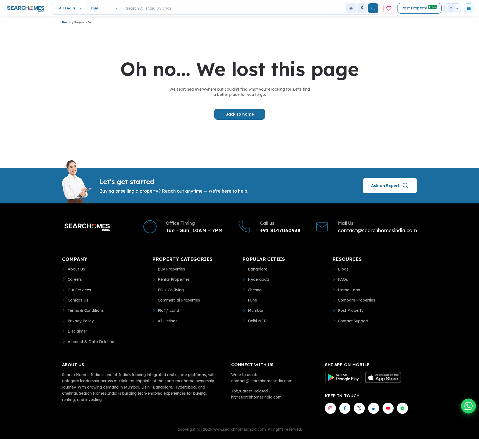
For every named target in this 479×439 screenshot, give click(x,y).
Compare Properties (356, 300)
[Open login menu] (452, 8)
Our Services (79, 289)
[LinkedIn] (373, 408)
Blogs (343, 269)
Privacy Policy (81, 320)
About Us (76, 269)
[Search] (373, 8)
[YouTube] (388, 408)
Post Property (418, 8)
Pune (252, 300)
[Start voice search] (362, 8)
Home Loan (349, 289)
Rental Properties (174, 279)
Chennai (255, 289)
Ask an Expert (385, 185)
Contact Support (353, 320)
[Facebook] (344, 408)
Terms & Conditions (86, 310)
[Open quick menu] (468, 8)
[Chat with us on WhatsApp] (468, 406)
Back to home (239, 114)
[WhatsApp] (402, 408)
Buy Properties (171, 269)
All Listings (167, 320)
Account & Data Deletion (91, 341)
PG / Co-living (171, 289)
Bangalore (257, 269)
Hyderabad (258, 279)
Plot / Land (168, 310)
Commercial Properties (179, 300)
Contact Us (78, 300)
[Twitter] (359, 408)
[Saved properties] (388, 8)
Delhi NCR (257, 320)
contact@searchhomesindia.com (377, 231)
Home (66, 22)
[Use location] (351, 8)
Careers (75, 279)
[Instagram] (330, 408)
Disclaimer (77, 331)
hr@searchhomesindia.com (256, 397)
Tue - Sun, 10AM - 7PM (194, 231)
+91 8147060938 (280, 231)
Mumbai (255, 310)
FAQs (343, 279)
